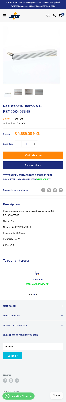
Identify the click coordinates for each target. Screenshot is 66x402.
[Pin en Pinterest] (49, 190)
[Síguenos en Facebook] (5, 380)
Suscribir (12, 355)
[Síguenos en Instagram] (11, 380)
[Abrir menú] (4, 15)
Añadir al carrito (33, 155)
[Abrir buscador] (48, 15)
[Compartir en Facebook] (43, 190)
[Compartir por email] (61, 190)
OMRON (6, 118)
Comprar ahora (33, 164)
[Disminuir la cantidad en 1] (18, 144)
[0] (60, 15)
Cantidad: (8, 143)
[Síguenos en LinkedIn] (17, 380)
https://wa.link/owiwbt (33, 283)
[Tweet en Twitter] (55, 190)
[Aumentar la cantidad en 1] (34, 144)
